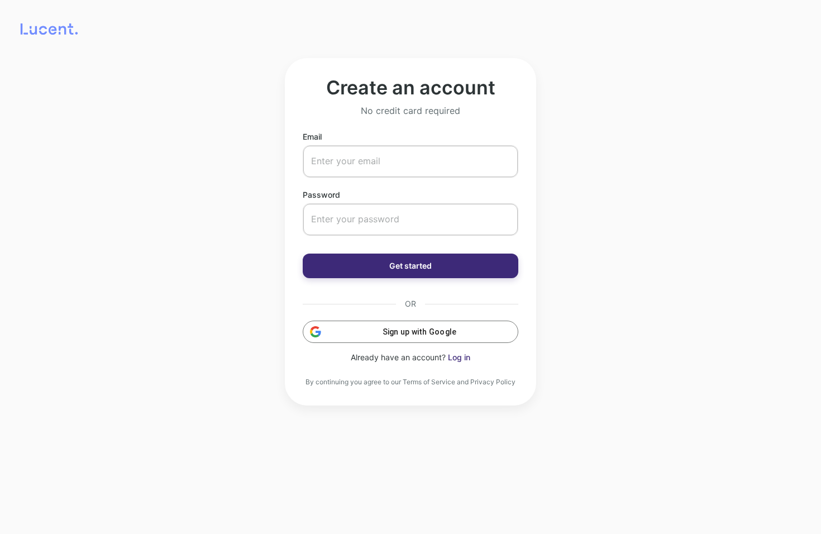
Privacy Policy (492, 382)
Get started (410, 265)
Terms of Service (429, 382)
